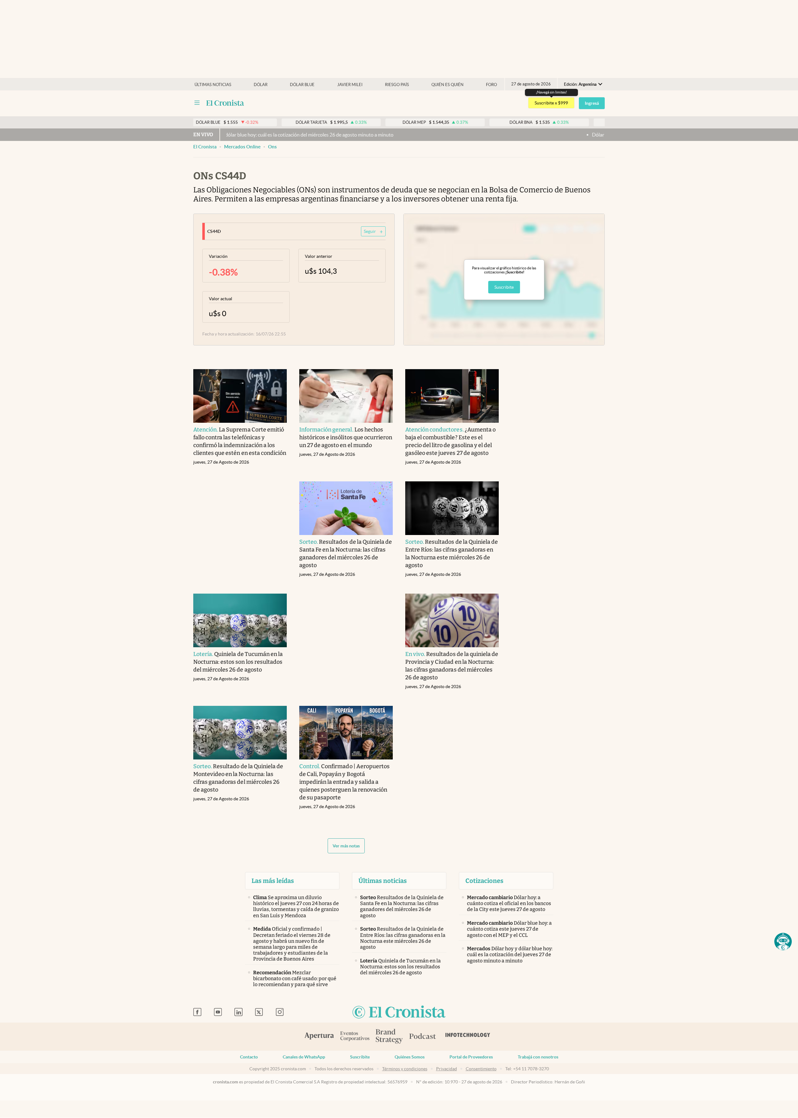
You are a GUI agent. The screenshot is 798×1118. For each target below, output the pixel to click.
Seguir (370, 231)
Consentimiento (481, 1068)
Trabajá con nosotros (538, 1056)
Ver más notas (346, 845)
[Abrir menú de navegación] (197, 103)
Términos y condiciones (404, 1068)
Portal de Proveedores (471, 1056)
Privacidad (446, 1068)
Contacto (249, 1056)
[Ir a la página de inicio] (225, 103)
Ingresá (592, 103)
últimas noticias (213, 84)
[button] (783, 941)
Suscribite (504, 287)
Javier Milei (350, 84)
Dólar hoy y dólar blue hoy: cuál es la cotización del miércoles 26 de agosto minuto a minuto (257, 134)
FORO (491, 84)
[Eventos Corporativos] (354, 1036)
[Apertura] (319, 1037)
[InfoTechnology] (467, 1037)
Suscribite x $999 (551, 102)
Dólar (260, 84)
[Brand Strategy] (389, 1037)
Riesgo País (397, 84)
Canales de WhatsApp (304, 1056)
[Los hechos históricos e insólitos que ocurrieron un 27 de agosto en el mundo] (346, 396)
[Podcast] (422, 1036)
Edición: (580, 84)
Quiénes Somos (410, 1056)
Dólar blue (302, 84)
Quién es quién (447, 84)
